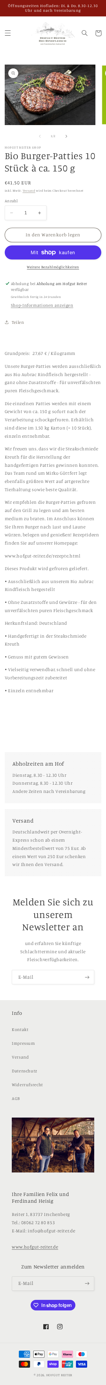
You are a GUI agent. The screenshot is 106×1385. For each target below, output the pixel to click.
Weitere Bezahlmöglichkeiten (53, 267)
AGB (16, 1098)
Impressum (23, 1043)
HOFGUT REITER (59, 1375)
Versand (29, 190)
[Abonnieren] (87, 977)
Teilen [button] (18, 322)
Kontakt (20, 1029)
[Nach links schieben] (39, 136)
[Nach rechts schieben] (66, 136)
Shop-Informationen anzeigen (42, 305)
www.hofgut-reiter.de (35, 1247)
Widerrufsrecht (27, 1084)
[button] (7, 33)
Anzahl (11, 200)
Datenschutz (24, 1070)
